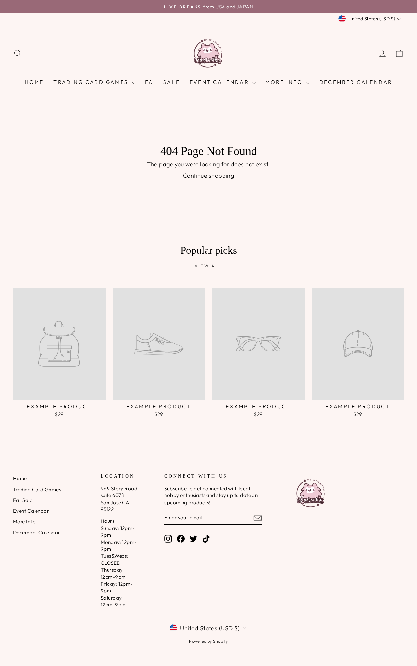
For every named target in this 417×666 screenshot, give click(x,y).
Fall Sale (162, 82)
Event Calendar (220, 82)
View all (208, 265)
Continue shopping (208, 175)
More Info (285, 82)
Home (34, 82)
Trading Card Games (91, 82)
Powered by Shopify (208, 641)
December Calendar (355, 82)
